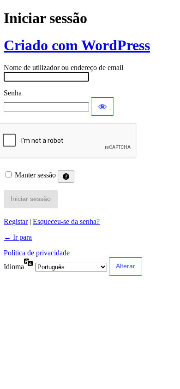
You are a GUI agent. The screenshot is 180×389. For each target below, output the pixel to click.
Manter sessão (35, 175)
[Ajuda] (66, 177)
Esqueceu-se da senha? (66, 221)
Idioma (14, 267)
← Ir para (18, 237)
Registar (16, 221)
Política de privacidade (37, 253)
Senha (13, 93)
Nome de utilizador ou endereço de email (63, 67)
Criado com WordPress (77, 45)
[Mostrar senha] (102, 106)
